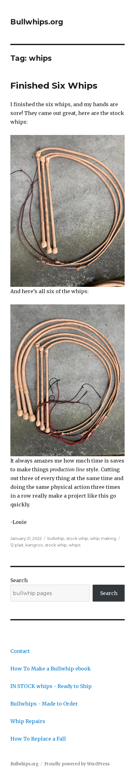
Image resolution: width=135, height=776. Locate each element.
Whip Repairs (27, 721)
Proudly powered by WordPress (77, 764)
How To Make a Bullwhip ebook (50, 668)
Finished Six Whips (53, 85)
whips (74, 544)
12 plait (17, 544)
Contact (20, 651)
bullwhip (55, 538)
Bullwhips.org (36, 22)
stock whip (77, 538)
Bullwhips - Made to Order (44, 704)
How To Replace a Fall (38, 739)
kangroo (34, 544)
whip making (103, 538)
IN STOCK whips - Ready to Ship (51, 686)
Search (19, 580)
